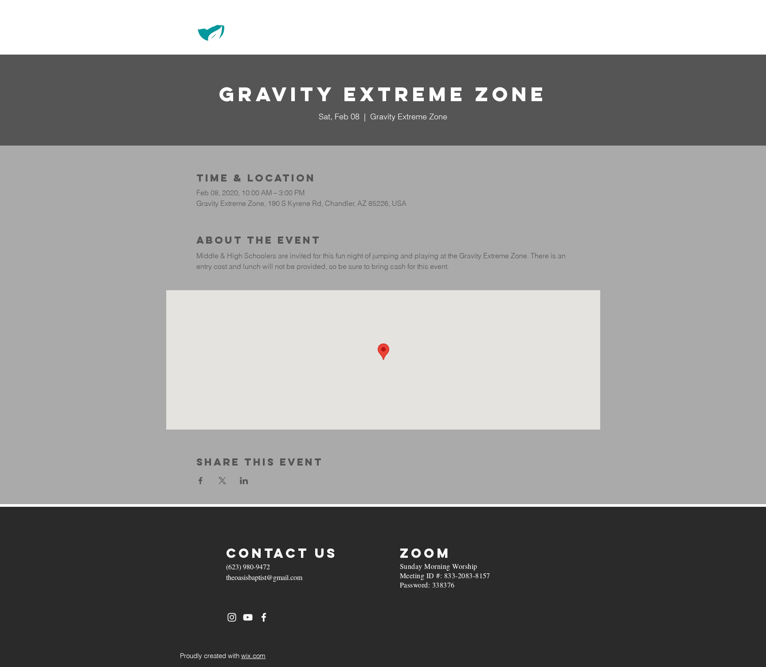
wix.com (253, 655)
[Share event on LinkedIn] (244, 480)
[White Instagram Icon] (232, 617)
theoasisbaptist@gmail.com (264, 577)
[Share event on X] (222, 480)
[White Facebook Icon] (264, 617)
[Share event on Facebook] (200, 480)
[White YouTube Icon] (248, 617)
